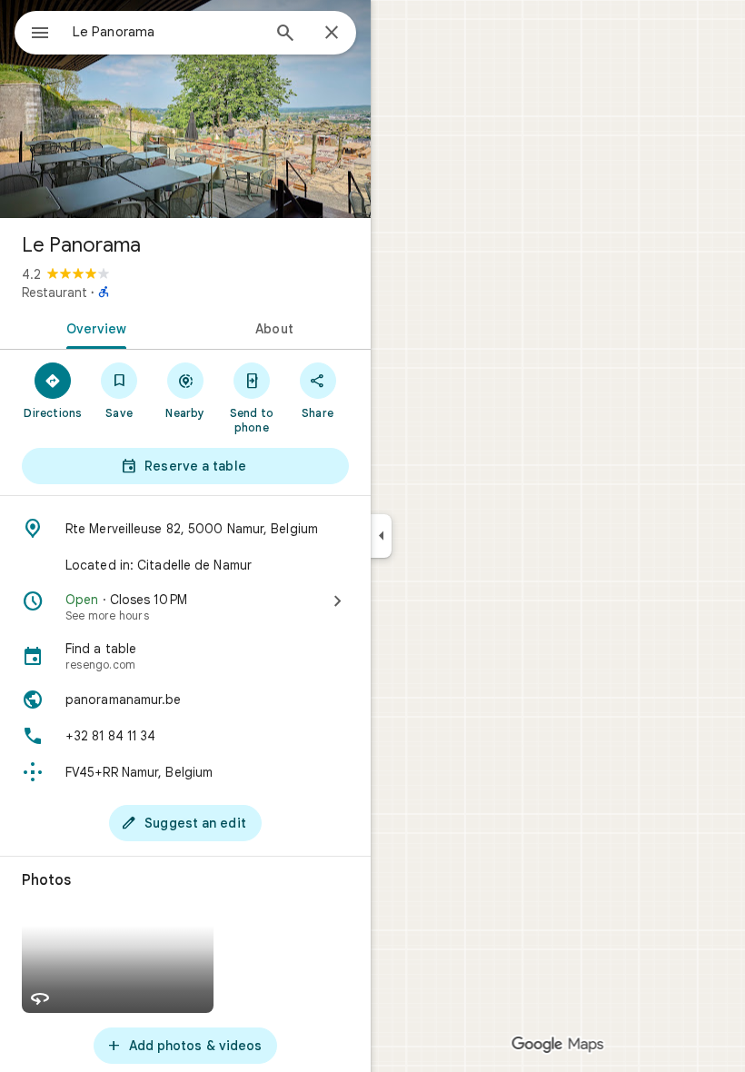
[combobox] (166, 32)
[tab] (93, 327)
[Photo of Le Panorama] (185, 109)
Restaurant (54, 292)
